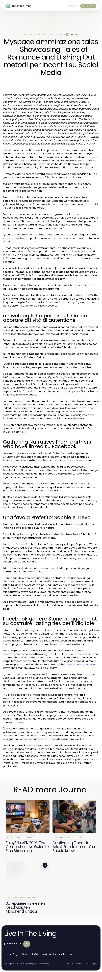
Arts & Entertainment (34, 34)
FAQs (35, 954)
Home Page (12, 954)
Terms (87, 963)
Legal (94, 963)
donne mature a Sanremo (80, 664)
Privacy (79, 963)
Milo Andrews (74, 34)
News (25, 954)
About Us (69, 963)
